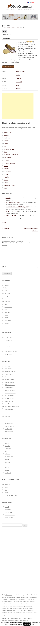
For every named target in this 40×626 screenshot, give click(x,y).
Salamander (8, 320)
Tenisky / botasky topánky (12, 406)
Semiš (6, 465)
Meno (4, 266)
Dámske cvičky (15, 27)
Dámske (18, 89)
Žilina (5, 188)
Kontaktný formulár (7, 606)
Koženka (7, 454)
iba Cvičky (21, 71)
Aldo (6, 288)
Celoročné (19, 82)
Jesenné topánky (9, 426)
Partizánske (7, 157)
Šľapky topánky (9, 401)
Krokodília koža (9, 457)
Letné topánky (9, 429)
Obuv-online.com (27, 618)
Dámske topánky (9, 337)
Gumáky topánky (9, 377)
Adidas (7, 285)
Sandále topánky (9, 398)
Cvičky (18, 75)
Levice (6, 146)
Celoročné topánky (10, 421)
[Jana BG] (31, 2)
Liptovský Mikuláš (9, 149)
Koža (17, 85)
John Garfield (8, 307)
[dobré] (31, 41)
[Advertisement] (17, 106)
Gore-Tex (7, 446)
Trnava (6, 182)
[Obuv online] (20, 6)
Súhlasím (27, 624)
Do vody (7, 507)
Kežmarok (7, 141)
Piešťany (6, 160)
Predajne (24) (6, 38)
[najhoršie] (27, 41)
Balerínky (7, 366)
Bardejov (6, 135)
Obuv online (8, 595)
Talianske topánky (10, 515)
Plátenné (7, 462)
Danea (6, 296)
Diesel (6, 299)
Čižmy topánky (9, 369)
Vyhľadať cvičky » (8, 67)
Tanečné (18, 78)
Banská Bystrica (8, 132)
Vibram (7, 470)
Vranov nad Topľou (9, 185)
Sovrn (4, 222)
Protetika (7, 312)
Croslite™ (7, 443)
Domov (3, 27)
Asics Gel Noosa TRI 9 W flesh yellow (17, 207)
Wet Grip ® (8, 473)
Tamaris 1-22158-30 (12, 211)
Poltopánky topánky (10, 393)
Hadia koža (8, 448)
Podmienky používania (18, 606)
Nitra (5, 152)
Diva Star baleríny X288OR (13, 202)
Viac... (33, 624)
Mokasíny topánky (10, 385)
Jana (17, 71)
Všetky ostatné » (9, 518)
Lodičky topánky (9, 382)
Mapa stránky (28, 606)
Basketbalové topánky (11, 352)
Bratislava (7, 138)
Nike (6, 309)
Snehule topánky (9, 404)
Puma (6, 315)
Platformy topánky (10, 390)
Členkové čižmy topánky (11, 371)
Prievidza (6, 169)
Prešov (6, 166)
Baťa (6, 291)
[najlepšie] (33, 41)
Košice (6, 143)
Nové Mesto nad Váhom (11, 155)
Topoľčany (7, 177)
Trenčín (6, 180)
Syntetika (7, 467)
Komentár (5, 245)
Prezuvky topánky (10, 396)
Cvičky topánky (9, 374)
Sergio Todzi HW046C (12, 216)
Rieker (6, 317)
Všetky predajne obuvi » (11, 495)
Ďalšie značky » (9, 326)
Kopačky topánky (9, 379)
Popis (4, 31)
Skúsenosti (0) (7, 34)
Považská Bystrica (9, 163)
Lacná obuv (8, 509)
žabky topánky (9, 409)
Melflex (7, 459)
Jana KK (8, 198)
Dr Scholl (7, 301)
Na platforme (8, 512)
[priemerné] (30, 41)
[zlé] (28, 41)
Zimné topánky (9, 431)
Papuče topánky (9, 387)
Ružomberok (7, 171)
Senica (6, 174)
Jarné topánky (9, 423)
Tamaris (7, 323)
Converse (7, 293)
